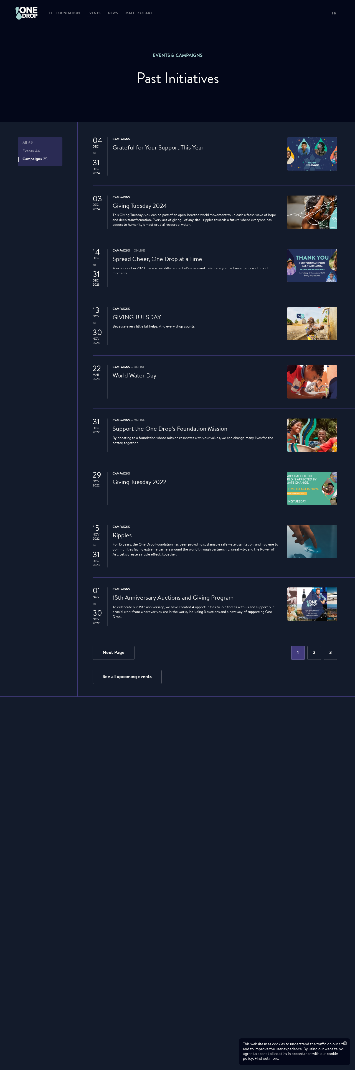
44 (31, 151)
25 (35, 159)
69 (27, 143)
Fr (334, 13)
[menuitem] (21, 13)
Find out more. (266, 1059)
